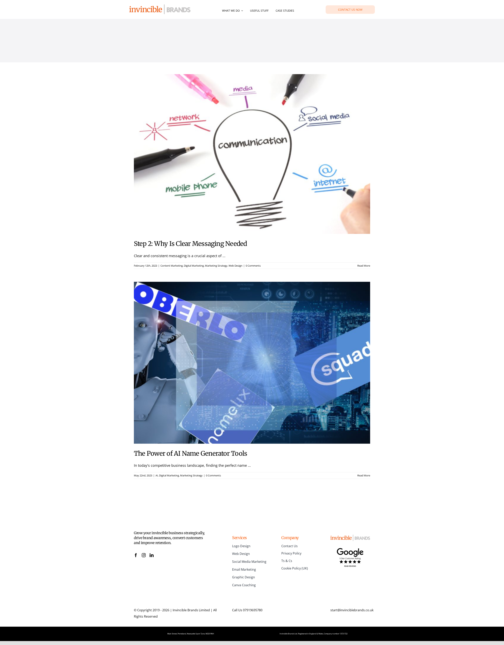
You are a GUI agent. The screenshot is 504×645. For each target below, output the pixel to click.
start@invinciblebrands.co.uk (351, 610)
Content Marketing (171, 265)
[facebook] (136, 555)
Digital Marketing (194, 265)
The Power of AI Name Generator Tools (190, 453)
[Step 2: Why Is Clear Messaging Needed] (252, 154)
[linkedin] (152, 555)
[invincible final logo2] (160, 6)
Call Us (247, 610)
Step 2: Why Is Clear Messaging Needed (190, 244)
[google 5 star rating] (350, 548)
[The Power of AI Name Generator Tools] (252, 363)
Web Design (235, 265)
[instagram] (144, 555)
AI (157, 475)
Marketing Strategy (216, 265)
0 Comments (253, 265)
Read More (363, 265)
